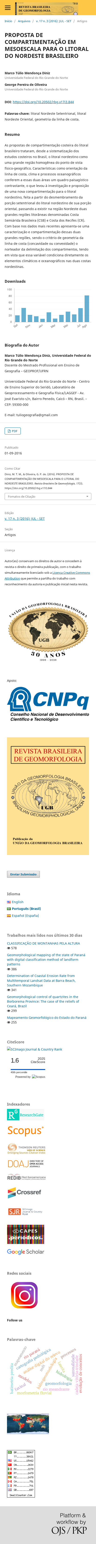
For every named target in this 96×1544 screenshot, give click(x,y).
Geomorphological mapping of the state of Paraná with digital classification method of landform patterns (46, 959)
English (18, 902)
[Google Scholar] (25, 1254)
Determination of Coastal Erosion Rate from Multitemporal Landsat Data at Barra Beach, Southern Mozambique (41, 980)
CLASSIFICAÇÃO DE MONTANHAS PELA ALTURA (43, 943)
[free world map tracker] (28, 1433)
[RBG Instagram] (24, 1311)
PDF (14, 431)
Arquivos (24, 21)
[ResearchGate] (25, 1119)
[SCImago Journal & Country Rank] (34, 1049)
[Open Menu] (7, 7)
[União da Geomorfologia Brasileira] (48, 661)
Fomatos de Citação (21, 496)
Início (8, 21)
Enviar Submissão (23, 874)
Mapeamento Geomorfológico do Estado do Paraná (46, 1017)
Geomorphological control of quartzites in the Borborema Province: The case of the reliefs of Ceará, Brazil (43, 1001)
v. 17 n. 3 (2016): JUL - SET (53, 21)
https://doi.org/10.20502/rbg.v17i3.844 (43, 102)
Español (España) (25, 915)
